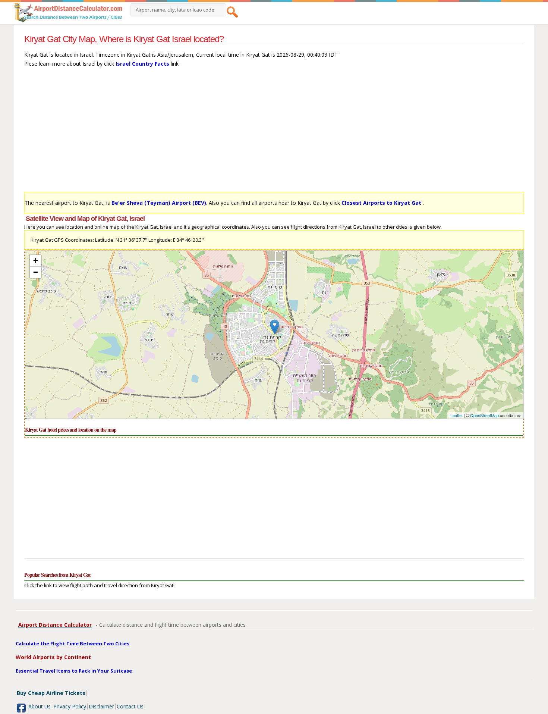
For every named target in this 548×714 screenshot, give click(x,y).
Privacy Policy (69, 706)
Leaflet (456, 415)
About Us (39, 706)
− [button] (35, 272)
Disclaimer (101, 706)
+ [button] (35, 260)
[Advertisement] (248, 133)
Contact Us (130, 706)
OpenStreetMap (484, 415)
